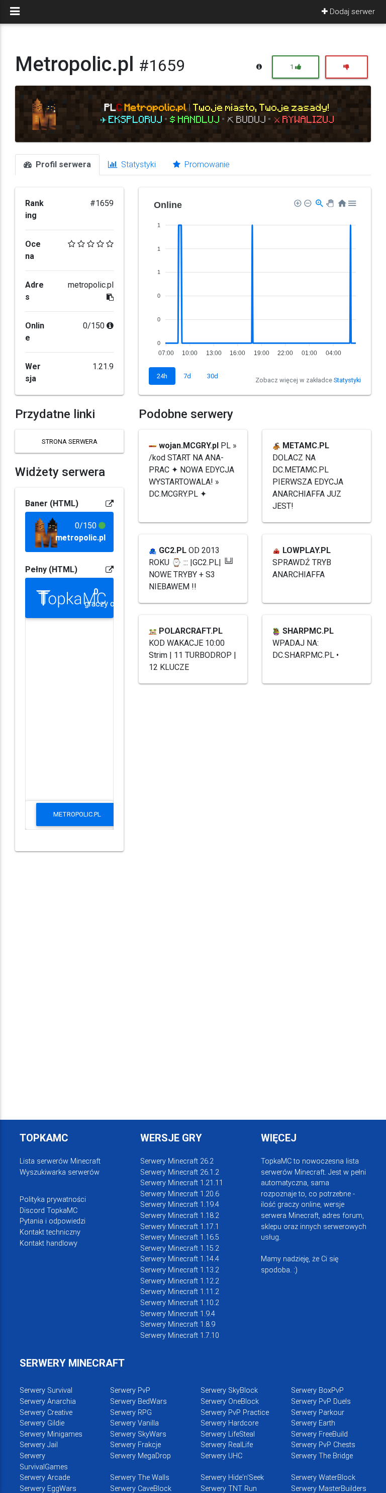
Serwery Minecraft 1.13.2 (179, 1270)
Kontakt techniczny (50, 1232)
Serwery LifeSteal (228, 1434)
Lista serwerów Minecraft (60, 1161)
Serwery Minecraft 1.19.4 (179, 1204)
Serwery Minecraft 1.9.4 (177, 1314)
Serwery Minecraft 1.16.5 (179, 1237)
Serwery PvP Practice (235, 1412)
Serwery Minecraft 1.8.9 (177, 1324)
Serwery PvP (130, 1390)
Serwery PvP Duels (321, 1401)
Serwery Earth (313, 1423)
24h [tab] (162, 376)
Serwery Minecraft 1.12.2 (179, 1281)
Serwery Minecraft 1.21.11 (181, 1183)
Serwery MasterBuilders (328, 1488)
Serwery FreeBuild (319, 1434)
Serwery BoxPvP (317, 1390)
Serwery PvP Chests (323, 1445)
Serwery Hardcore (229, 1423)
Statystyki (137, 164)
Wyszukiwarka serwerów (60, 1172)
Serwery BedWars (138, 1401)
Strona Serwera (70, 441)
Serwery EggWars (48, 1488)
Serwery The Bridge (322, 1456)
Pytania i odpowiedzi (52, 1221)
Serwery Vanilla (134, 1423)
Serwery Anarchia (48, 1401)
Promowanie (206, 164)
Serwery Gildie (42, 1423)
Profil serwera (62, 164)
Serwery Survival (46, 1390)
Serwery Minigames (51, 1434)
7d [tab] (187, 376)
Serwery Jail (39, 1445)
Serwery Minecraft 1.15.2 (179, 1248)
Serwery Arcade (45, 1477)
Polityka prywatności (53, 1199)
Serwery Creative (46, 1412)
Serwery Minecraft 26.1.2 (179, 1172)
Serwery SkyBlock (229, 1390)
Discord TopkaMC (48, 1210)
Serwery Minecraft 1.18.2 (179, 1215)
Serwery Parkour (317, 1412)
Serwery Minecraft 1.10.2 (179, 1303)
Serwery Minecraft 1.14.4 (179, 1259)
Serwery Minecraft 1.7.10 (179, 1335)
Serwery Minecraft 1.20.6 (179, 1194)
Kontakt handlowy (48, 1243)
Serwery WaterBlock (323, 1477)
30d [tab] (212, 376)
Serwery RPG (131, 1412)
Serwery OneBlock (230, 1401)
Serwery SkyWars (138, 1434)
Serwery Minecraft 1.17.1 (179, 1227)
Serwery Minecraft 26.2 (177, 1161)
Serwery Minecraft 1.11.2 (179, 1291)
